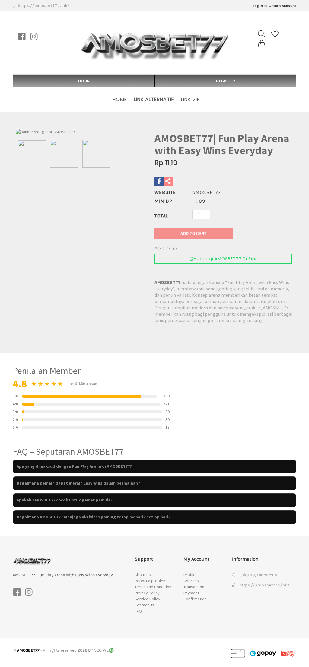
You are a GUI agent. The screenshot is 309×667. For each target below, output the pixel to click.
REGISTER (225, 81)
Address (191, 580)
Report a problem (151, 580)
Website (165, 192)
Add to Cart (193, 233)
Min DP (163, 201)
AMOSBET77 (167, 282)
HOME (120, 99)
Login (258, 6)
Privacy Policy (147, 593)
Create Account (282, 6)
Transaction (193, 587)
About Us (143, 574)
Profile (189, 574)
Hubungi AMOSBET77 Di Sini (225, 259)
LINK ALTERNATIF (154, 99)
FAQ (138, 611)
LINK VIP (190, 99)
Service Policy (147, 599)
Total (161, 216)
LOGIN (84, 81)
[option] (77, 132)
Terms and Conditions (154, 587)
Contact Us (144, 605)
